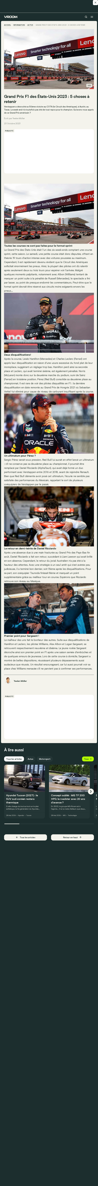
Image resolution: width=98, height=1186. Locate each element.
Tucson (28, 815)
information (19, 25)
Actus (30, 759)
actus (30, 25)
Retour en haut (70, 837)
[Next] (91, 791)
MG (64, 815)
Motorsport (44, 759)
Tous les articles (14, 759)
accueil (7, 25)
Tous (86, 759)
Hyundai (21, 815)
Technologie (72, 815)
